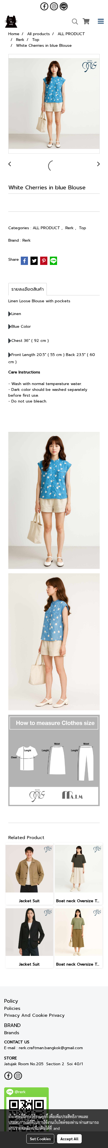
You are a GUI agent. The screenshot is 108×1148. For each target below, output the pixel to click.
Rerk (70, 228)
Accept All (69, 1138)
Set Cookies (40, 1138)
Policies (12, 1008)
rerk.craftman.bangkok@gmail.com (51, 1048)
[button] (73, 22)
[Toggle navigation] (101, 22)
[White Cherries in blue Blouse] (54, 104)
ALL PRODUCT (47, 228)
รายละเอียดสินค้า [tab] (27, 289)
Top (82, 228)
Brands (11, 1033)
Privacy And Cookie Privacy (34, 1015)
